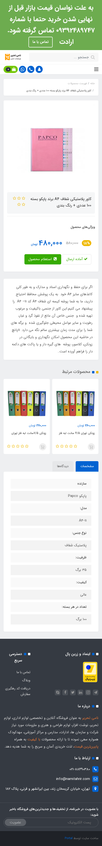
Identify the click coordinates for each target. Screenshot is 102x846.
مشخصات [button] (87, 466)
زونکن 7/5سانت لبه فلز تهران (28, 433)
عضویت (15, 822)
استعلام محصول (40, 259)
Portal (69, 838)
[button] (39, 69)
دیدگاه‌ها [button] (63, 466)
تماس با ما (40, 42)
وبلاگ (26, 680)
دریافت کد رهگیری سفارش (17, 691)
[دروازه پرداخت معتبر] (90, 672)
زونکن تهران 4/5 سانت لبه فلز (77, 433)
